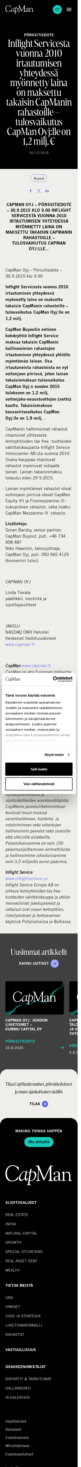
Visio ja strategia (22, 1315)
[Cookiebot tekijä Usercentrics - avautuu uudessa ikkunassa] (54, 679)
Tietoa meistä (19, 1285)
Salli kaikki (39, 769)
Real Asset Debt (21, 1260)
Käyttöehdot (15, 1421)
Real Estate (16, 1214)
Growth (13, 1242)
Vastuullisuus (20, 1350)
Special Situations (24, 1251)
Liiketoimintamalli (23, 1325)
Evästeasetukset (19, 1454)
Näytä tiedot (54, 755)
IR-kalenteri (17, 1397)
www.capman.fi (19, 644)
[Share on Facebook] (30, 191)
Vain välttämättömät (38, 784)
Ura (9, 1297)
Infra (10, 1224)
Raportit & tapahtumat (28, 1378)
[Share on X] (39, 191)
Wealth (12, 1270)
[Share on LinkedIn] (47, 191)
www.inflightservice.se (26, 878)
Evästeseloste (17, 1437)
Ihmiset (12, 1306)
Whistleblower (17, 1445)
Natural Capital (21, 1233)
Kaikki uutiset (34, 963)
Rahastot (14, 1334)
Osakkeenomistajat (25, 1367)
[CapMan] (19, 9)
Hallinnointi (18, 1388)
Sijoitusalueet (21, 1202)
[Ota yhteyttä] (57, 9)
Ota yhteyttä (39, 1142)
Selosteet (13, 1429)
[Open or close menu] (68, 9)
